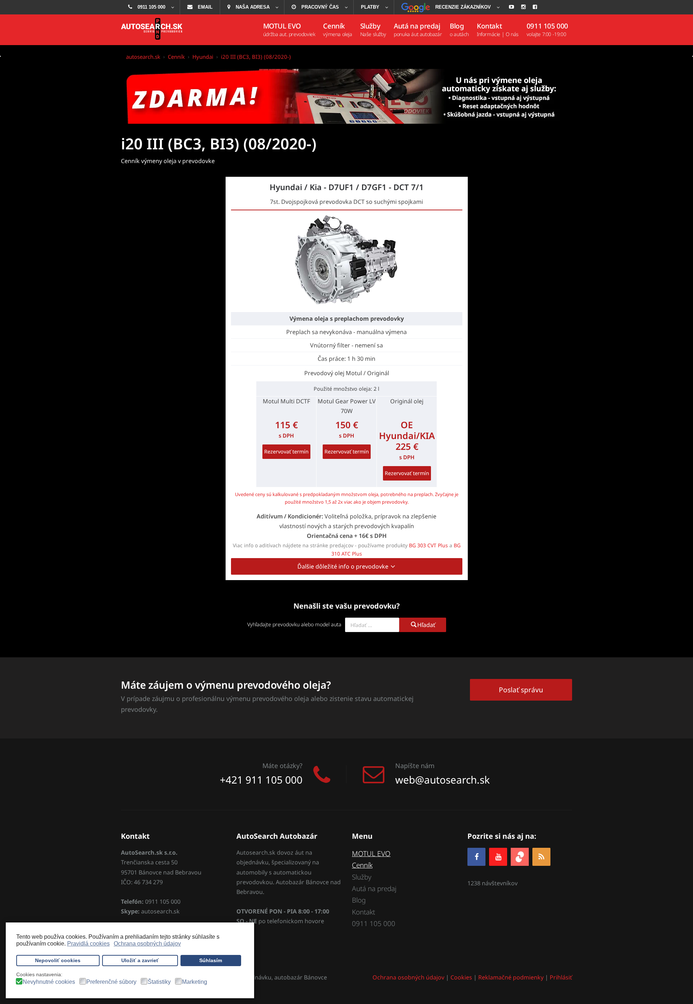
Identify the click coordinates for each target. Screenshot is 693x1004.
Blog (359, 900)
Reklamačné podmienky (511, 977)
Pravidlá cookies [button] (88, 944)
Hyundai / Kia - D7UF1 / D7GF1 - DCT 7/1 (347, 186)
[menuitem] (150, 7)
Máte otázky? (282, 765)
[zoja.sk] (520, 856)
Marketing (194, 982)
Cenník (362, 865)
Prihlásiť (561, 977)
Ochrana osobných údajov (408, 977)
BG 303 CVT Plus (428, 545)
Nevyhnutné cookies (49, 982)
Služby (361, 877)
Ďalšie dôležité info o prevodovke (343, 566)
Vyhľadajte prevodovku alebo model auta (294, 624)
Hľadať (426, 625)
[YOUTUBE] (498, 856)
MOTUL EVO (371, 853)
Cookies (461, 977)
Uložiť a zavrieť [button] (140, 960)
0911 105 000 (373, 923)
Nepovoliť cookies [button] (57, 960)
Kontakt (363, 912)
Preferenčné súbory (111, 982)
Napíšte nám (415, 765)
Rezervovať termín (286, 451)
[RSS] (541, 856)
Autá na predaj (374, 888)
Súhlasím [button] (210, 960)
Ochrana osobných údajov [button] (147, 944)
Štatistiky (159, 982)
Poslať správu (521, 689)
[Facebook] (476, 856)
